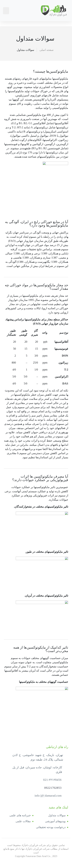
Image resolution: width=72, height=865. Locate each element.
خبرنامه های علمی (20, 815)
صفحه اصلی (46, 49)
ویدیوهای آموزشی (55, 821)
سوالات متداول (57, 815)
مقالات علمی (23, 821)
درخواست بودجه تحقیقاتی (51, 827)
